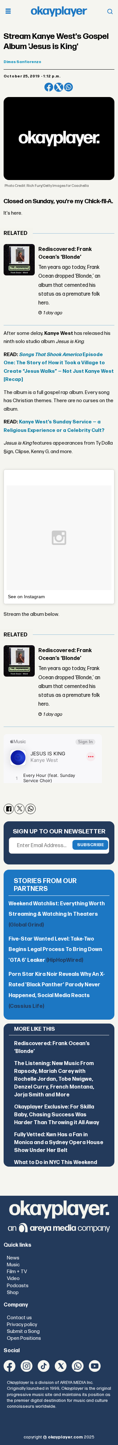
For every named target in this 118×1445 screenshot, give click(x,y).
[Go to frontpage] (59, 11)
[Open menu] (8, 12)
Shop (13, 1292)
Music (13, 1265)
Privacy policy (22, 1325)
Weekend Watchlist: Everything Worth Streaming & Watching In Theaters (57, 914)
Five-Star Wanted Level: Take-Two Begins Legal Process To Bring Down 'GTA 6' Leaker (55, 949)
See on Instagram (26, 596)
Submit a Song (23, 1331)
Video (13, 1278)
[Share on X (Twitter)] (58, 87)
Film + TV (17, 1272)
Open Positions (24, 1338)
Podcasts (18, 1286)
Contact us (19, 1318)
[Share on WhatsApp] (68, 87)
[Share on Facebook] (48, 87)
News (13, 1258)
